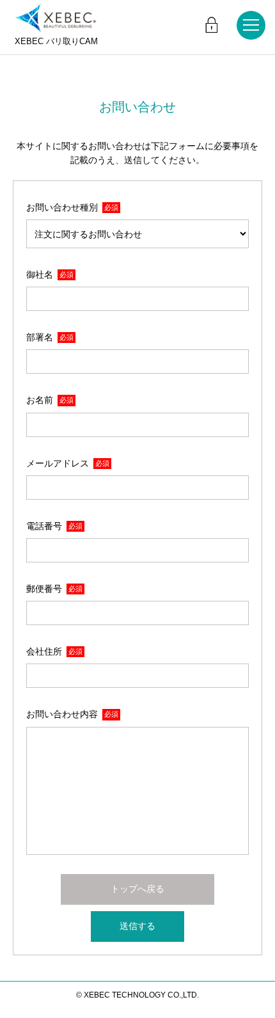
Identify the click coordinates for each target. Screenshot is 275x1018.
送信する (137, 926)
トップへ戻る (137, 889)
